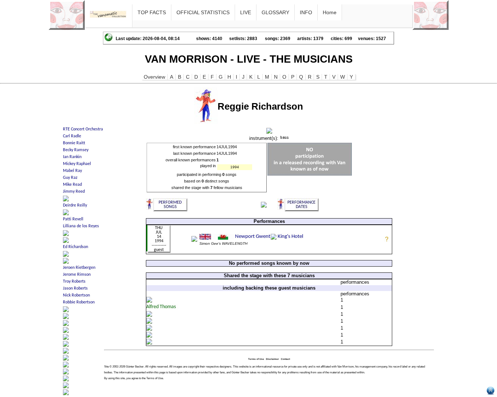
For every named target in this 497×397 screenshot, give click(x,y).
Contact (285, 359)
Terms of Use (256, 359)
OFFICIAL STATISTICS (203, 12)
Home (330, 12)
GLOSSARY (275, 12)
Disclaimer (272, 359)
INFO (306, 12)
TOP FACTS (152, 12)
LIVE (245, 12)
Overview (154, 77)
